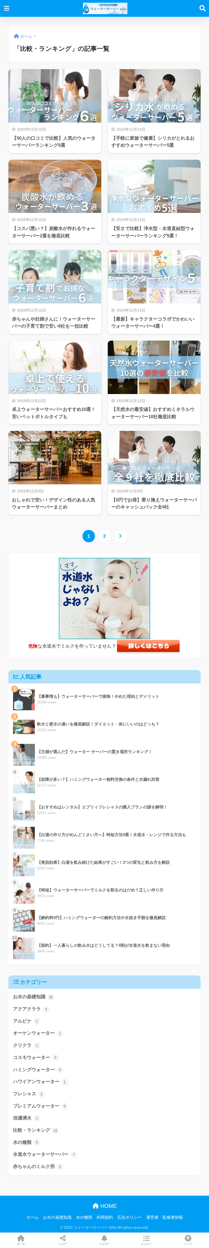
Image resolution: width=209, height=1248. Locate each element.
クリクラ (25, 1045)
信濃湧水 (25, 1118)
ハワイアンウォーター (39, 1081)
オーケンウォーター (37, 1033)
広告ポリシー (129, 1217)
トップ (188, 1243)
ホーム (32, 1217)
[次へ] (120, 536)
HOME (108, 1206)
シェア (63, 1243)
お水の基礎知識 (33, 996)
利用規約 (105, 1217)
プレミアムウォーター (39, 1106)
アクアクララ (30, 1009)
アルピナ (25, 1021)
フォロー (104, 1243)
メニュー (146, 1243)
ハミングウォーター (37, 1069)
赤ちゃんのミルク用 (37, 1166)
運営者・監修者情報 (164, 1217)
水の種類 (25, 1142)
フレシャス (28, 1093)
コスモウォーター (35, 1057)
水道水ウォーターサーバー (44, 1154)
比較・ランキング (35, 1130)
